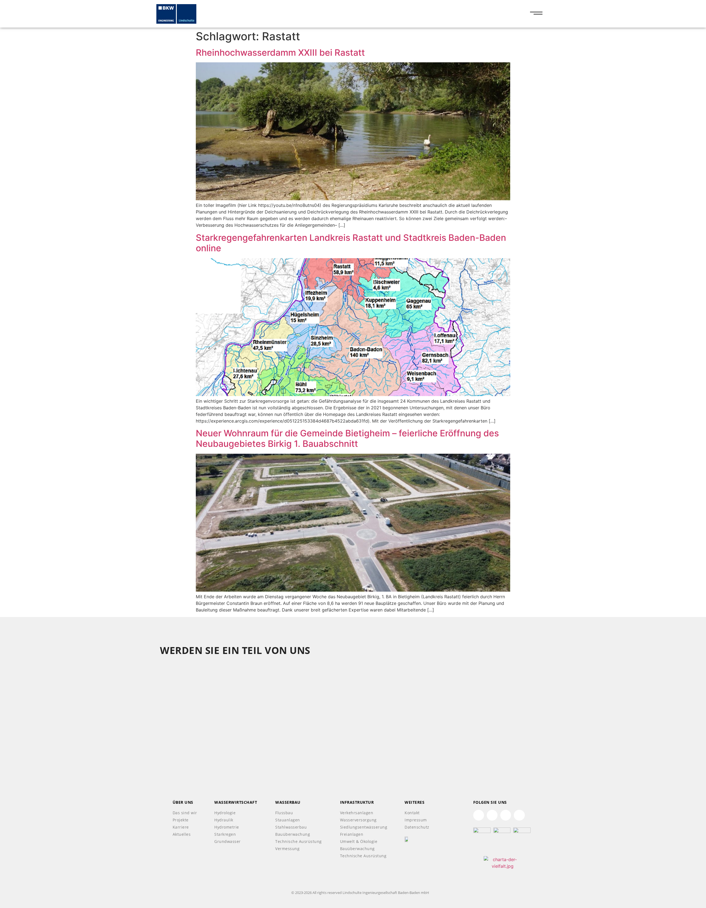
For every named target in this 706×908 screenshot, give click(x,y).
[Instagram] (519, 815)
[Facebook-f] (505, 815)
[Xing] (492, 815)
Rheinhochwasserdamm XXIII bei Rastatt (280, 52)
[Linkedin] (478, 815)
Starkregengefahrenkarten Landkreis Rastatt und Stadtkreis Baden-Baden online (351, 242)
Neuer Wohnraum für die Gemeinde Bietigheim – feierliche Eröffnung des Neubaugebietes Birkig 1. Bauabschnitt (347, 438)
